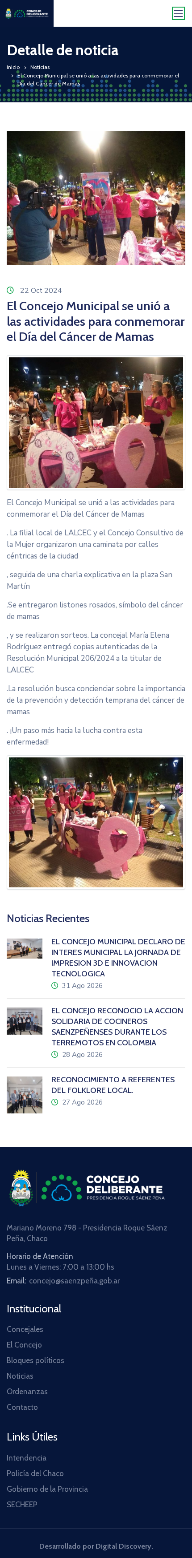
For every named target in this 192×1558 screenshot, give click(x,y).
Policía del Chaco (35, 1473)
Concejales (25, 1329)
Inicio (13, 67)
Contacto (22, 1407)
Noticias (40, 67)
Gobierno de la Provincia (47, 1489)
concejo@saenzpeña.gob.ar (74, 1280)
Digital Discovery (123, 1546)
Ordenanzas (27, 1391)
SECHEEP (22, 1504)
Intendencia (26, 1457)
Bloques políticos (35, 1360)
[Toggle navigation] (178, 13)
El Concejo (24, 1344)
